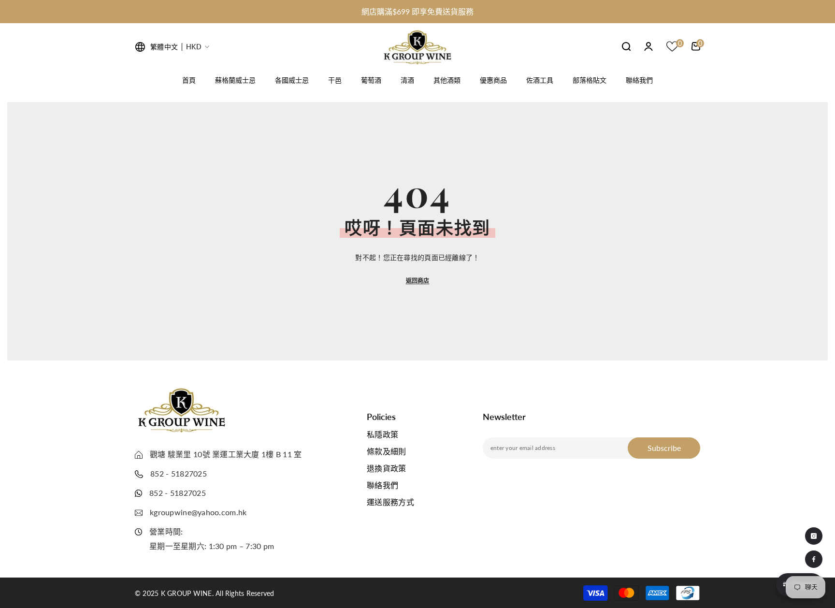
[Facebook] (814, 559)
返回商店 (418, 280)
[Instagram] (814, 536)
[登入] (648, 46)
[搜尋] (626, 46)
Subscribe (664, 447)
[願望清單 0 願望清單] (672, 46)
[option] (417, 11)
